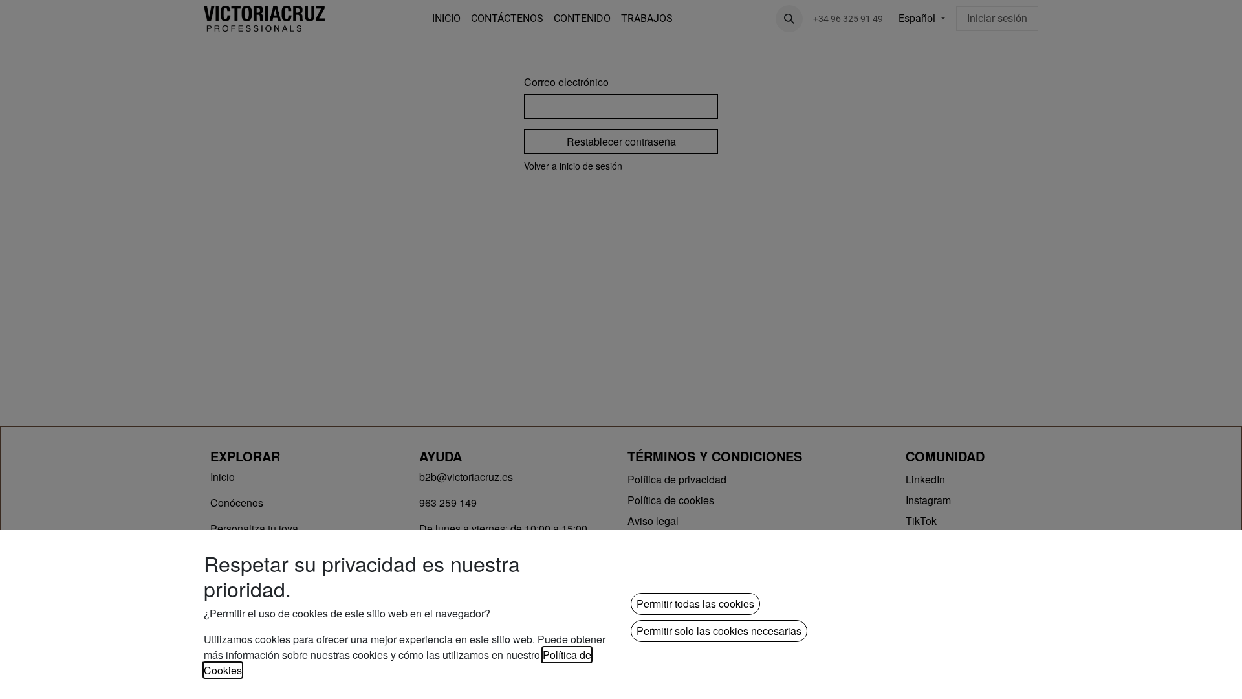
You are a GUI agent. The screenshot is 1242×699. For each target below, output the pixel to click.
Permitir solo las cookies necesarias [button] (719, 630)
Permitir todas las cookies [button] (695, 603)
